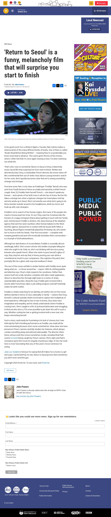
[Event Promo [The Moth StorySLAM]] (90, 131)
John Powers (19, 84)
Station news (11, 465)
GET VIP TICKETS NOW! (90, 108)
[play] (6, 11)
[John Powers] (9, 391)
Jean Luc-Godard (11, 352)
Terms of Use (44, 486)
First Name (9, 432)
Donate (102, 3)
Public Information (45, 496)
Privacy (64, 491)
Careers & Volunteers (93, 496)
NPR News (8, 44)
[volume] (12, 10)
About (88, 486)
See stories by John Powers (28, 396)
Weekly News (11, 455)
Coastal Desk (11, 457)
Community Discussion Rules (49, 491)
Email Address (10, 423)
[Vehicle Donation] (90, 162)
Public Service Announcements (68, 486)
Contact (88, 491)
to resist (14, 338)
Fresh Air (45, 363)
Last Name (9, 441)
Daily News (10, 452)
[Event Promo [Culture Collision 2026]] (90, 57)
